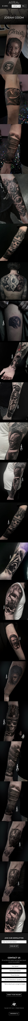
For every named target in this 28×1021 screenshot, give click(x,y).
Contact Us (16, 6)
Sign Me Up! (14, 946)
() (24, 6)
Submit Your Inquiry (14, 994)
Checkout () (14, 1013)
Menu (5, 6)
